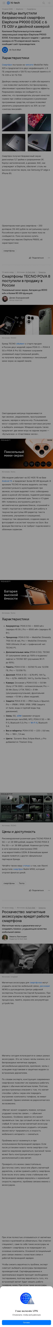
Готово (26, 1322)
